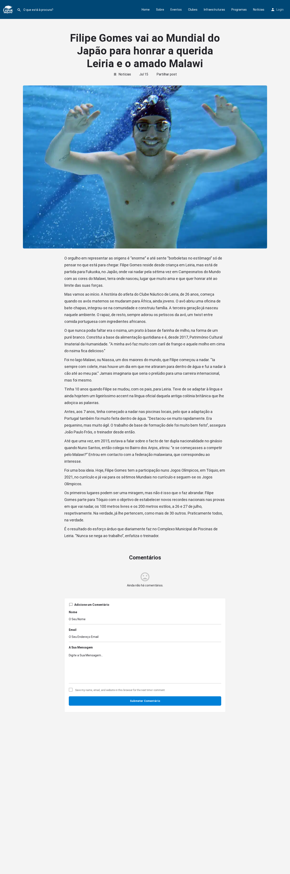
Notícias (258, 9)
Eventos (176, 9)
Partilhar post (166, 74)
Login (280, 9)
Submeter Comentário (145, 700)
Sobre (160, 9)
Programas (239, 9)
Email (72, 629)
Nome (73, 612)
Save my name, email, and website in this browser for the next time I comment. (120, 690)
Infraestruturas (214, 9)
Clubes (192, 9)
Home (146, 9)
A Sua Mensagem (81, 647)
